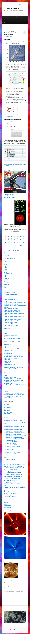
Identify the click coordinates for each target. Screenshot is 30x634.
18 (14, 241)
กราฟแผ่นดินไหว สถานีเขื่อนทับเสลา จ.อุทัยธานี (14, 432)
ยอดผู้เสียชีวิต (6, 485)
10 (11, 239)
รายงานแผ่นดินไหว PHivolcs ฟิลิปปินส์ (12, 451)
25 (14, 242)
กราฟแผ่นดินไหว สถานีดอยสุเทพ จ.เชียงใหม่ (13, 420)
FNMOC (5, 336)
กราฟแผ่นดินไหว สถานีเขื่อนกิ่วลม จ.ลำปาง (13, 431)
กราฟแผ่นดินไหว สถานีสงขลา (10, 425)
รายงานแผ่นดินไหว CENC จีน (10, 443)
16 (8, 241)
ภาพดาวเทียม (16, 483)
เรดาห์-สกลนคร (7, 409)
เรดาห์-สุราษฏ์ (7, 410)
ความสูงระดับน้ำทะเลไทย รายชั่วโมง (11, 301)
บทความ (5, 263)
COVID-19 (20, 467)
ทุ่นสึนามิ (6, 472)
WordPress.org (7, 507)
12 (17, 239)
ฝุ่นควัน (8, 164)
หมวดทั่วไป (6, 278)
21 (23, 241)
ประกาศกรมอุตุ (6, 474)
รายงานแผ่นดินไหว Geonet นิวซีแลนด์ (12, 446)
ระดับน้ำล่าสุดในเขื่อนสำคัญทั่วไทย (11, 304)
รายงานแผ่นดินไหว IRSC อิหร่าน (11, 448)
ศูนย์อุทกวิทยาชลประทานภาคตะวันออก (12, 311)
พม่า (12, 476)
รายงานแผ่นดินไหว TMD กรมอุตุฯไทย (12, 452)
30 (8, 244)
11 (14, 239)
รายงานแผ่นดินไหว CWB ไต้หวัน (10, 445)
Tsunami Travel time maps (10, 377)
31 (11, 244)
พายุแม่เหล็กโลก (17, 478)
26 (17, 242)
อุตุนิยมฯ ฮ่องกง (7, 359)
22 (5, 242)
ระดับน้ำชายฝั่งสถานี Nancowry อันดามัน (12, 378)
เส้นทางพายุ (16, 494)
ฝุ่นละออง (9, 476)
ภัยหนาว (5, 267)
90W (5, 464)
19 (17, 241)
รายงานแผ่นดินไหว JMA (9, 449)
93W (11, 464)
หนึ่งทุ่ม (14, 116)
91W (7, 464)
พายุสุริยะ (11, 478)
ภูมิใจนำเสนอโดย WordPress (15, 630)
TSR (5, 347)
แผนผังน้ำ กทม (7, 328)
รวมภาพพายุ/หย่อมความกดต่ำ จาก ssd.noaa (13, 356)
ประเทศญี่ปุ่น (11, 474)
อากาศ (15, 19)
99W (24, 464)
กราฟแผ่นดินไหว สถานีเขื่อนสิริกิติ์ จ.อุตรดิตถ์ (13, 437)
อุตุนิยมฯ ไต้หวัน (7, 361)
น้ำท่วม (17, 17)
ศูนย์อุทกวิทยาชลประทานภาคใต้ (10, 322)
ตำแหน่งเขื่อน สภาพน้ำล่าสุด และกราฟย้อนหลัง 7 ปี (14, 302)
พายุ (21, 17)
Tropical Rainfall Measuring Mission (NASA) (14, 346)
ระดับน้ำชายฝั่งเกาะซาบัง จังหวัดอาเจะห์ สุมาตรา (14, 380)
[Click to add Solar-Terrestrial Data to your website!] (20, 224)
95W (16, 464)
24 (11, 242)
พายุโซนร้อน (8, 480)
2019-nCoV (9, 467)
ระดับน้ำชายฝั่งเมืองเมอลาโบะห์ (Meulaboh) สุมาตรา (15, 384)
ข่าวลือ (5, 254)
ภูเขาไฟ (5, 270)
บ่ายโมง (10, 116)
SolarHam (6, 391)
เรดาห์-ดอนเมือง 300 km (9, 406)
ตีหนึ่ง (19, 115)
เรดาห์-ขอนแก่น (7, 403)
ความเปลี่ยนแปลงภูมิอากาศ (9, 258)
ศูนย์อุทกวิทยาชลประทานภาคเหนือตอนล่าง (13, 321)
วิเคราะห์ (5, 272)
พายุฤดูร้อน (6, 478)
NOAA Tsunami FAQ (8, 374)
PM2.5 (5, 470)
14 (23, 239)
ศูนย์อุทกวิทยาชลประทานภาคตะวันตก (12, 310)
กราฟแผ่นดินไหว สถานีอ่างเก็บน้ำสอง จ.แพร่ (13, 429)
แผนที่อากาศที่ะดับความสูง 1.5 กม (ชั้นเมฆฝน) (13, 367)
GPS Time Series (8, 419)
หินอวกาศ (10, 19)
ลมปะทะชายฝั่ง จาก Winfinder (10, 358)
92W (9, 464)
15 (5, 241)
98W (22, 464)
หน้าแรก (5, 17)
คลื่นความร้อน (7, 255)
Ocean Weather (7, 344)
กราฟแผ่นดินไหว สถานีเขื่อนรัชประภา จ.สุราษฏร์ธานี (15, 435)
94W (13, 464)
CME (15, 467)
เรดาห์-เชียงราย (7, 413)
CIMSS (5, 333)
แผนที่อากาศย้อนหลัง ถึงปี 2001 (10, 368)
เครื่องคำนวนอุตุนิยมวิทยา (9, 364)
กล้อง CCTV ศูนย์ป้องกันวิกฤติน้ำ (10, 299)
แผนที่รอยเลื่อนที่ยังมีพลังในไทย (10, 454)
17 (11, 241)
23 (8, 242)
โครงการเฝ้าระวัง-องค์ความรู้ (9, 22)
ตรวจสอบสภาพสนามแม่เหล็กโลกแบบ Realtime (14, 393)
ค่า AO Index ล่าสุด (8, 350)
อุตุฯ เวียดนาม (7, 362)
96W (18, 464)
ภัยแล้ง (5, 269)
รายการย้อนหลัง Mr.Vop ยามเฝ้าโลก (11, 294)
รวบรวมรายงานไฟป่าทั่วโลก (9, 459)
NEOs (5, 252)
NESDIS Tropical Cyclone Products (12, 341)
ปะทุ (24, 474)
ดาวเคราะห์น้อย (20, 470)
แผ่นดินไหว (21, 19)
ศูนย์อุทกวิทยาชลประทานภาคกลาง (11, 308)
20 (20, 241)
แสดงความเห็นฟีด (7, 505)
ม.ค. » (21, 245)
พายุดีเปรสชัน (18, 476)
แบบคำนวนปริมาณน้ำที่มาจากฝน (11, 325)
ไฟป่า (5, 287)
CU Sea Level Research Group (10, 335)
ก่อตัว (8, 470)
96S (7, 165)
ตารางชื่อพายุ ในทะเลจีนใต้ (9, 352)
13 (20, 239)
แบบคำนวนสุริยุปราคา (8, 397)
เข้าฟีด (5, 504)
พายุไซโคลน (16, 481)
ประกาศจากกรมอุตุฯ (8, 353)
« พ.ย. (8, 245)
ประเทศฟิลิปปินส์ (18, 474)
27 (20, 242)
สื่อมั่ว (5, 276)
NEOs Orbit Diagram (8, 390)
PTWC (5, 375)
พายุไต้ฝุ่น (7, 483)
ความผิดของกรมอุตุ (8, 257)
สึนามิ (5, 19)
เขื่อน (5, 281)
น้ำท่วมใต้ (19, 472)
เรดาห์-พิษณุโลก (7, 407)
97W (20, 464)
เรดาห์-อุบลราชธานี (8, 412)
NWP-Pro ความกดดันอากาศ (10, 343)
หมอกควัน (6, 279)
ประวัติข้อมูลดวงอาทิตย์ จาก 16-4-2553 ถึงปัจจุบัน (14, 394)
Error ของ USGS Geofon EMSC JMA (12, 250)
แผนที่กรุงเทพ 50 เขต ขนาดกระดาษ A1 (12, 327)
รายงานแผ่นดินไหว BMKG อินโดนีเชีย (12, 441)
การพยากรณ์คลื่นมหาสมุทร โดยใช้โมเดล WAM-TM (14, 349)
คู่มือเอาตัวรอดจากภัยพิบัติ (9, 292)
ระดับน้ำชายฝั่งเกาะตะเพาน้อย (10, 381)
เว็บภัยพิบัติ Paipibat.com (14, 8)
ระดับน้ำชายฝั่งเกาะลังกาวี (9, 383)
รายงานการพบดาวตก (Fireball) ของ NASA (13, 396)
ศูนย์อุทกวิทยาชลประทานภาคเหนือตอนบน (12, 319)
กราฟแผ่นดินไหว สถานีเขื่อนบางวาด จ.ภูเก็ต (13, 434)
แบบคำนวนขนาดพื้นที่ (8, 324)
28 (23, 242)
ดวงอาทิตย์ (12, 17)
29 (5, 244)
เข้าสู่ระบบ (6, 502)
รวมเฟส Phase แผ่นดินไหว (9, 440)
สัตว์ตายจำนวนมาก (8, 273)
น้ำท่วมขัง (15, 472)
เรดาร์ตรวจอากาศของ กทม (9, 365)
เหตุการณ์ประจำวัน (14, 164)
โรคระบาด (6, 286)
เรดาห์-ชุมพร (6, 404)
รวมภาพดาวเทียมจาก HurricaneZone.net (12, 355)
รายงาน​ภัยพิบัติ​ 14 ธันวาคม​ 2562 (10, 33)
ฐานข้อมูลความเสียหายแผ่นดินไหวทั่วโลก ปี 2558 (14, 438)
